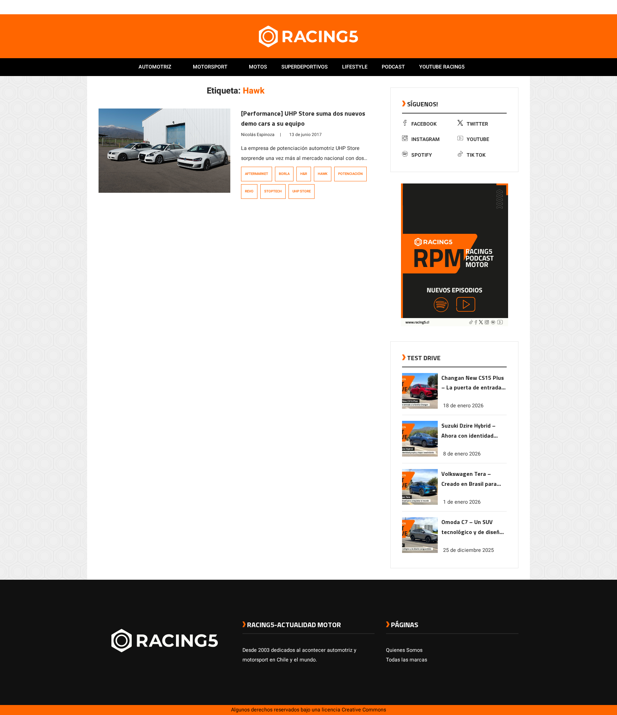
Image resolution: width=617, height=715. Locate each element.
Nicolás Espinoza (258, 134)
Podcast (393, 67)
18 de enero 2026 (463, 405)
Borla (284, 173)
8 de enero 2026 (462, 454)
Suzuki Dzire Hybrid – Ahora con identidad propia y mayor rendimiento (468, 431)
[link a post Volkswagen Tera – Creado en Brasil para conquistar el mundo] (420, 503)
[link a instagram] (493, 7)
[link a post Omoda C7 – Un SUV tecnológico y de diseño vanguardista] (420, 551)
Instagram (425, 139)
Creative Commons (364, 710)
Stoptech (273, 191)
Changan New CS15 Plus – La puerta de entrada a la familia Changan (473, 383)
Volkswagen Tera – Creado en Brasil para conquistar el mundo (469, 479)
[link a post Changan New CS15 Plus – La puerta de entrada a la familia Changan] (420, 407)
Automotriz (155, 67)
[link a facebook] (479, 7)
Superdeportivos (304, 67)
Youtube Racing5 (442, 67)
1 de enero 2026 (462, 502)
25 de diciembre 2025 (468, 550)
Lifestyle (354, 67)
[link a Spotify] (507, 7)
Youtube (478, 139)
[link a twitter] (486, 7)
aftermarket (256, 173)
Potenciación (350, 173)
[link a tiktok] (514, 7)
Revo (249, 191)
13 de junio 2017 (305, 134)
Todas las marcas (406, 660)
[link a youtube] (500, 7)
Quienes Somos (404, 650)
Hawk (322, 173)
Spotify (421, 155)
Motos (258, 67)
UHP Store (301, 191)
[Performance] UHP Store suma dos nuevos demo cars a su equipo (303, 118)
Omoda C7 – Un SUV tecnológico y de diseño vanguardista (472, 527)
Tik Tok (476, 155)
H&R (303, 173)
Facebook (424, 124)
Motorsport (210, 67)
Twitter (477, 124)
